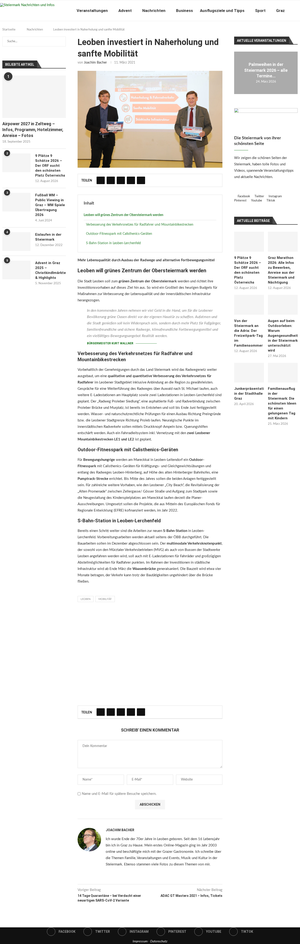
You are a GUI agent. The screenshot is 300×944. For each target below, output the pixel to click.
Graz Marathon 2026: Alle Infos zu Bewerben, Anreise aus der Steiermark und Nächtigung (281, 270)
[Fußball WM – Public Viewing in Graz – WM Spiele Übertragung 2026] (16, 202)
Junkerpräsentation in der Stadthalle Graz (249, 394)
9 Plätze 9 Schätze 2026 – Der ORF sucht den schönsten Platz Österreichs (247, 270)
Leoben (85, 599)
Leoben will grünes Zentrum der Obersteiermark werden (123, 215)
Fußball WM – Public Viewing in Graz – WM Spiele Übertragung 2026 (50, 205)
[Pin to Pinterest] (121, 180)
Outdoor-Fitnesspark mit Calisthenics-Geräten (119, 233)
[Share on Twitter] (111, 180)
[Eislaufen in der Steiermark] (16, 241)
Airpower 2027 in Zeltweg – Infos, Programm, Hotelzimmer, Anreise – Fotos (32, 129)
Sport (260, 10)
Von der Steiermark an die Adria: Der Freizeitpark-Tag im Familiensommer (248, 333)
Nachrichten (153, 10)
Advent (125, 10)
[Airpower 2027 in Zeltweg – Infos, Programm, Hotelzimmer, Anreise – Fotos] (34, 97)
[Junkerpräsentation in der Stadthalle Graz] (249, 373)
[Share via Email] (141, 180)
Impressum (140, 941)
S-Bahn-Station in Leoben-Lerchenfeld (113, 243)
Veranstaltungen (92, 10)
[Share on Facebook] (101, 180)
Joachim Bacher (95, 62)
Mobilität (105, 599)
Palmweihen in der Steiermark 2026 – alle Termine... (266, 70)
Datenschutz (158, 941)
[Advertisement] (150, 655)
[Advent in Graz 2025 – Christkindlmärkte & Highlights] (16, 270)
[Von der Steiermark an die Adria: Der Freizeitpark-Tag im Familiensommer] (249, 305)
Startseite (8, 29)
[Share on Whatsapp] (131, 180)
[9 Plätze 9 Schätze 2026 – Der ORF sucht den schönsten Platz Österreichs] (249, 242)
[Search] (297, 10)
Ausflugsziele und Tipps (222, 10)
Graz (280, 10)
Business (184, 10)
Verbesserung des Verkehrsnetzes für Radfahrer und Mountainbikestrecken (139, 224)
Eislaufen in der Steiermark (48, 237)
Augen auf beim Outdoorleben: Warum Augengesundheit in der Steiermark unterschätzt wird (283, 336)
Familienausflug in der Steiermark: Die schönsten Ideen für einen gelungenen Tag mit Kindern (282, 403)
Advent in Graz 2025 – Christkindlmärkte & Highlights (50, 270)
